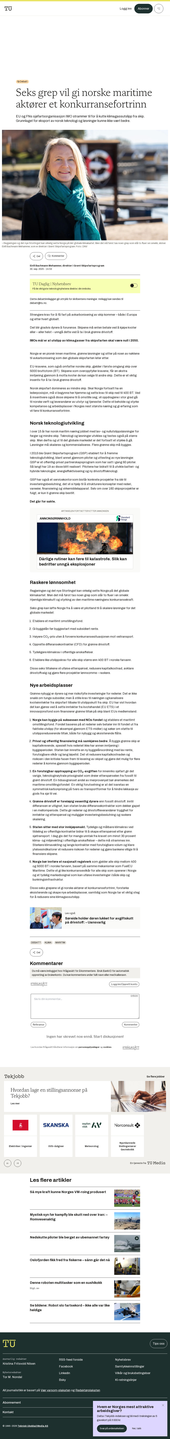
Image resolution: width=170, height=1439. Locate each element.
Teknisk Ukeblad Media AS (33, 1426)
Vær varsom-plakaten (55, 1390)
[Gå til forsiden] (8, 8)
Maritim (60, 942)
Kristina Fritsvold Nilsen (19, 1363)
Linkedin (64, 1373)
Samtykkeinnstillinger (129, 1366)
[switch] (133, 286)
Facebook (66, 1366)
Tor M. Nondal (12, 1377)
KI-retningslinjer (126, 1380)
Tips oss (159, 1343)
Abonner (143, 8)
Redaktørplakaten (87, 1390)
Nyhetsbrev (123, 1359)
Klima (48, 942)
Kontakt (8, 1412)
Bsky (62, 1380)
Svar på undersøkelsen (112, 1428)
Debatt (36, 942)
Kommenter (58, 256)
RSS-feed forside (71, 1359)
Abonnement (12, 1402)
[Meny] (158, 8)
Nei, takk (136, 1428)
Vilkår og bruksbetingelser (132, 1373)
